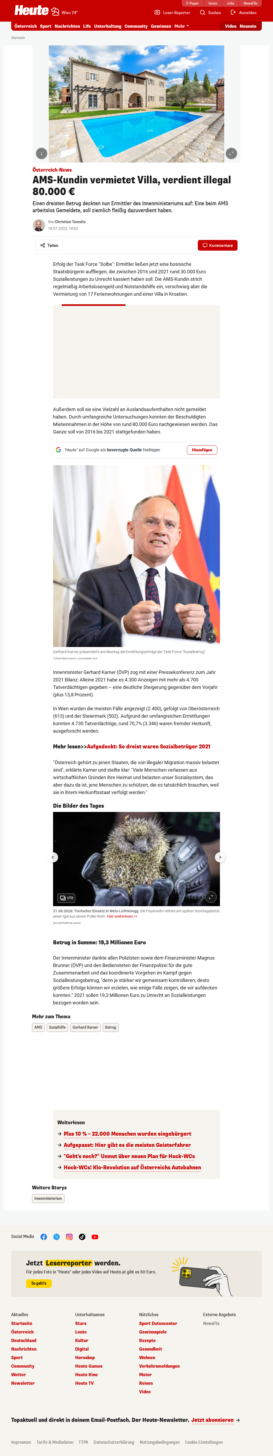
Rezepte (147, 1340)
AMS (38, 1027)
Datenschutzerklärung (114, 1442)
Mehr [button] (179, 26)
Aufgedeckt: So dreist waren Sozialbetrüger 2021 (148, 746)
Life (87, 26)
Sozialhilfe (57, 1027)
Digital (82, 1349)
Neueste (248, 26)
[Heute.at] (31, 10)
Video (230, 26)
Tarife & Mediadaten (55, 1442)
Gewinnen (161, 26)
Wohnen (147, 1357)
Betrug (110, 1027)
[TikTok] (82, 1236)
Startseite (18, 38)
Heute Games (88, 1366)
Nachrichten (24, 1349)
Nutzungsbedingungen (160, 1442)
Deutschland (23, 1340)
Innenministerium (48, 1198)
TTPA (83, 1442)
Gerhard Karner (85, 1027)
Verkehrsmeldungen (159, 1366)
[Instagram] (69, 1236)
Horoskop (85, 1357)
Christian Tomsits (70, 221)
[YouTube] (95, 1236)
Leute (81, 1332)
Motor (145, 1375)
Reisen (146, 1383)
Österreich (25, 26)
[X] (56, 1236)
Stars (80, 1323)
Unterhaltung (107, 26)
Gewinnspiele (153, 1332)
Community (136, 26)
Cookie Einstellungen (204, 1442)
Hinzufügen (202, 450)
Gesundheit (150, 1349)
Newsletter (23, 1383)
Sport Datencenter (158, 1323)
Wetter (18, 1375)
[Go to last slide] (53, 857)
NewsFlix (211, 1323)
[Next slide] (220, 857)
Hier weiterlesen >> (122, 916)
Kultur (81, 1340)
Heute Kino (86, 1375)
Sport (45, 26)
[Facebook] (44, 1236)
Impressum (21, 1442)
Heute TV (84, 1383)
